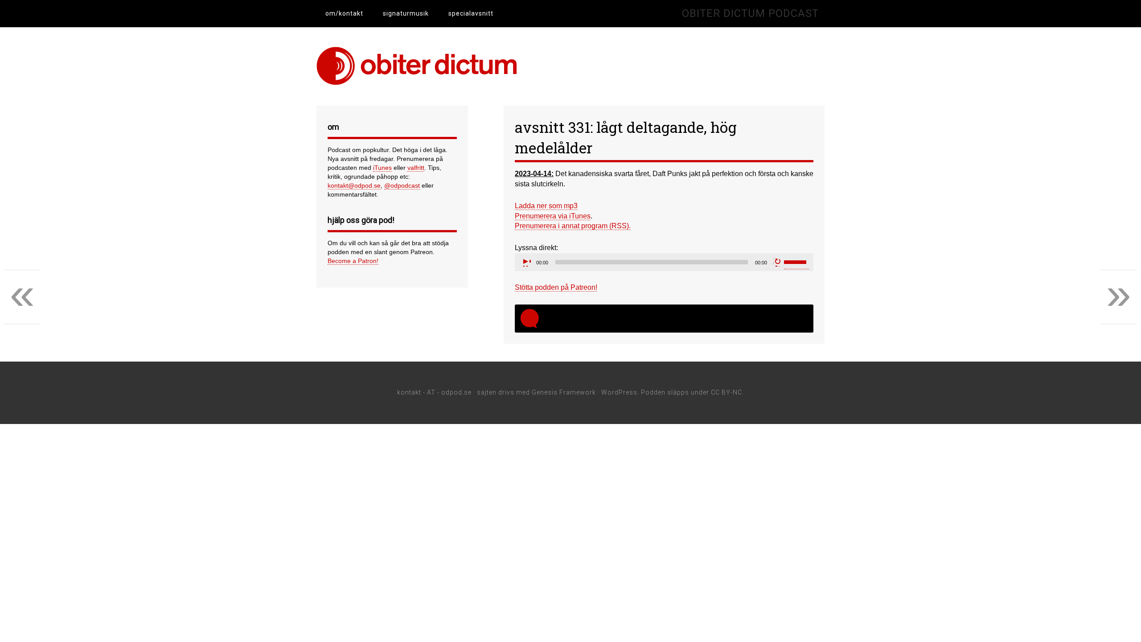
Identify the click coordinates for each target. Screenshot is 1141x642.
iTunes (382, 167)
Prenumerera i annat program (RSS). (573, 226)
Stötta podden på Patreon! (556, 287)
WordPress (619, 392)
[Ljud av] (776, 262)
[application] (664, 262)
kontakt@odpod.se (354, 185)
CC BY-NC (726, 392)
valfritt (415, 167)
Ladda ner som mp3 (546, 206)
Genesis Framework (564, 392)
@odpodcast (402, 185)
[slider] (796, 261)
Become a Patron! (353, 260)
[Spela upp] (526, 262)
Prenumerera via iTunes (553, 216)
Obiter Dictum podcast (750, 13)
